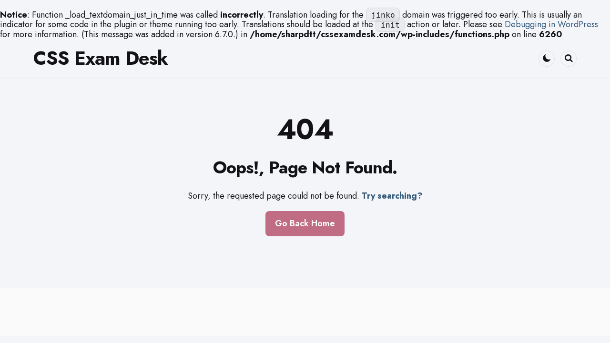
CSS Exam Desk (100, 58)
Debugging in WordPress (551, 24)
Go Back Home (305, 223)
